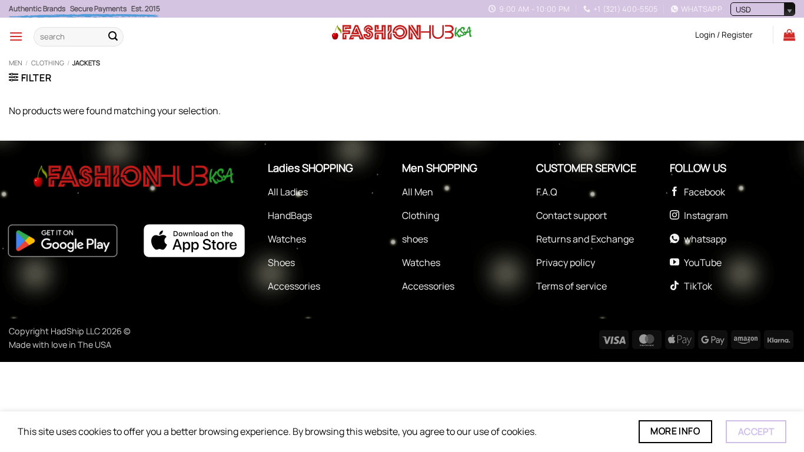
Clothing (47, 62)
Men (15, 62)
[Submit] (113, 36)
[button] (16, 36)
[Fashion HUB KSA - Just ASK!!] (402, 33)
